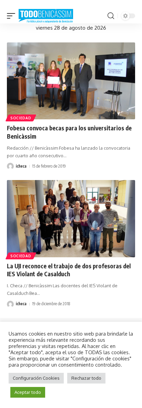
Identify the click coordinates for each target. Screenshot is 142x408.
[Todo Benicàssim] (46, 16)
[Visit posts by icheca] (10, 166)
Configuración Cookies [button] (36, 378)
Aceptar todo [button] (27, 392)
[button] (13, 16)
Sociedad (20, 118)
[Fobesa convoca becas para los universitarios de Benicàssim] (71, 80)
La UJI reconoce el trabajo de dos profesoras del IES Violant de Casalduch (69, 270)
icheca (21, 166)
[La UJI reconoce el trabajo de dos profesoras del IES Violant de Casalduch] (71, 218)
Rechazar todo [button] (86, 378)
